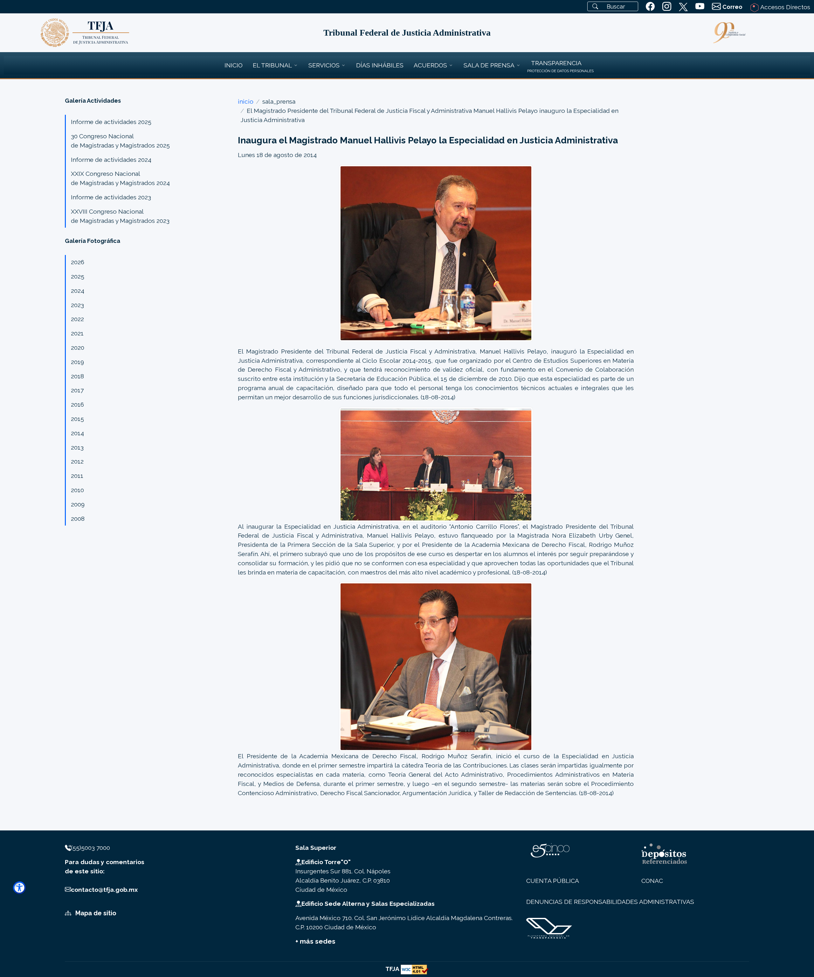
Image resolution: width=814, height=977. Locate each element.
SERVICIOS (324, 65)
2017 (77, 390)
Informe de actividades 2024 (111, 159)
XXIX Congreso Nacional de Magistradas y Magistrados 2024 (120, 178)
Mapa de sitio (95, 913)
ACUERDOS (430, 65)
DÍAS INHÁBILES (380, 65)
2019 (77, 361)
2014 (77, 433)
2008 (78, 518)
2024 (77, 290)
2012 (77, 461)
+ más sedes (315, 941)
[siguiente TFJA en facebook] (650, 6)
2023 (77, 304)
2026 (77, 261)
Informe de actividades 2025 (111, 121)
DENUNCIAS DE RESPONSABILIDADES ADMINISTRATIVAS (610, 901)
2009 (78, 504)
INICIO (233, 65)
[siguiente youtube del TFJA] (699, 6)
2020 (77, 347)
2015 (77, 418)
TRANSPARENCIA (556, 62)
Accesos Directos (784, 6)
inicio (245, 101)
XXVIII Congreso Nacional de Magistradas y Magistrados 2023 (120, 216)
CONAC (652, 880)
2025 (77, 276)
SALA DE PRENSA (489, 65)
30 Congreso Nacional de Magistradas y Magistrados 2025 (120, 141)
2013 (77, 447)
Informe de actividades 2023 (111, 197)
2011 (77, 475)
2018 (77, 376)
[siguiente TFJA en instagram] (666, 6)
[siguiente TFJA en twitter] (683, 5)
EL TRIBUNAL (272, 65)
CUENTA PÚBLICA (552, 880)
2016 (77, 404)
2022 (77, 318)
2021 (77, 333)
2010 (77, 489)
